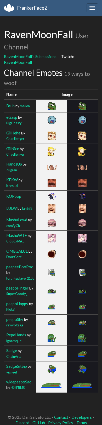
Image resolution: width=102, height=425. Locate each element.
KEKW (12, 179)
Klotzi (10, 309)
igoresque (13, 341)
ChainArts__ (15, 356)
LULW (11, 208)
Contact (61, 417)
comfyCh (13, 226)
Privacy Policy (60, 422)
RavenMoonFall (18, 62)
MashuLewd (16, 219)
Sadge (11, 350)
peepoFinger (17, 288)
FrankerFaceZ (32, 8)
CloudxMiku (15, 241)
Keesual (12, 186)
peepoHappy (17, 303)
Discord (22, 422)
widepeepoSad (18, 381)
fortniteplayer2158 (20, 278)
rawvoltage (14, 325)
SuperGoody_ (16, 294)
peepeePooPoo (19, 266)
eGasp (11, 117)
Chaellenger (15, 139)
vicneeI (11, 372)
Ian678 (27, 208)
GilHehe (13, 133)
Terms (81, 422)
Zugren (11, 170)
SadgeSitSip (16, 366)
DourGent (13, 257)
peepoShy (14, 319)
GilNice (12, 148)
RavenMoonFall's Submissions (30, 56)
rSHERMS (18, 388)
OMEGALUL (17, 251)
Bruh (10, 105)
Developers (81, 417)
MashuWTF (16, 235)
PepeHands (16, 334)
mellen (25, 106)
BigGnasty (14, 123)
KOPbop (13, 196)
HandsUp (14, 164)
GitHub (38, 422)
